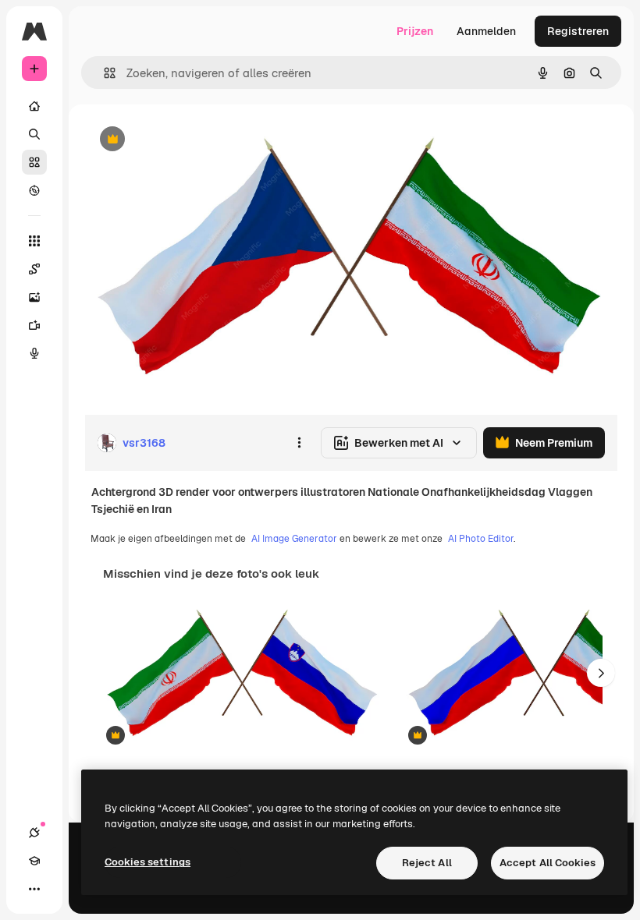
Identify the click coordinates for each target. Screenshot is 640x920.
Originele (187, 140)
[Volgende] (601, 673)
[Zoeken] (34, 134)
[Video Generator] (34, 325)
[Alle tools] (34, 240)
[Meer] (34, 888)
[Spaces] (34, 269)
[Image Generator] (34, 297)
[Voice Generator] (34, 353)
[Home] (34, 106)
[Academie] (34, 860)
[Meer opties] (299, 442)
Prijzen (414, 31)
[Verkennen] (34, 190)
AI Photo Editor (481, 539)
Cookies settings (147, 862)
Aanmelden (486, 31)
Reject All (427, 862)
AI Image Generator (294, 539)
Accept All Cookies (548, 862)
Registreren (578, 31)
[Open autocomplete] (103, 73)
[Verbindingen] (34, 832)
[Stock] (34, 162)
